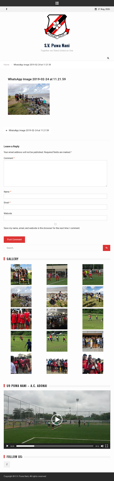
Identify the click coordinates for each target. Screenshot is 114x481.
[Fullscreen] (106, 446)
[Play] (7, 446)
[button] (21, 274)
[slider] (54, 446)
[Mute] (102, 446)
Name (7, 191)
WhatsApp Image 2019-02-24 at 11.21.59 (29, 130)
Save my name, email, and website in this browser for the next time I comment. (42, 228)
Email (7, 202)
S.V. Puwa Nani (57, 45)
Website (8, 213)
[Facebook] (6, 9)
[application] (57, 419)
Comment (9, 158)
